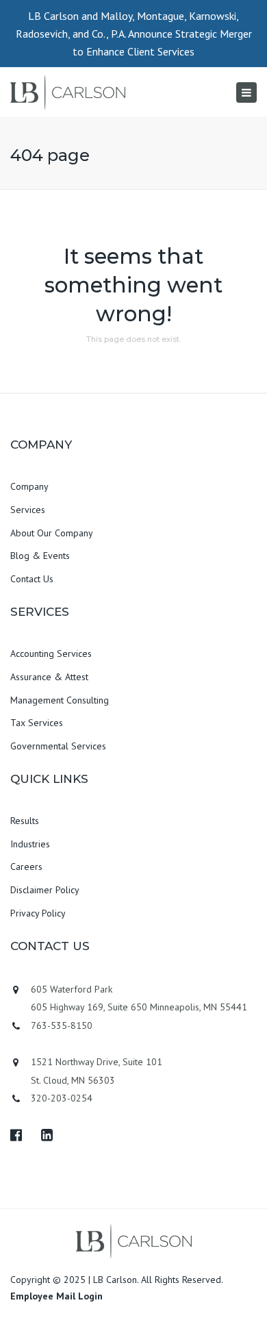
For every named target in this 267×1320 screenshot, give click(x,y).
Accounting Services (51, 653)
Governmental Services (58, 746)
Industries (30, 844)
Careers (26, 866)
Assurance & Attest (49, 677)
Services (27, 509)
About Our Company (51, 533)
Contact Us (31, 579)
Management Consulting (59, 700)
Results (24, 820)
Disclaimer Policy (44, 890)
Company (29, 486)
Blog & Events (40, 555)
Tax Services (36, 723)
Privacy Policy (38, 913)
